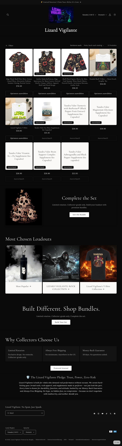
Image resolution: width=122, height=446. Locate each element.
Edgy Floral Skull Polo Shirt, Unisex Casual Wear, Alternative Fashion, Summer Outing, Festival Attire (19, 81)
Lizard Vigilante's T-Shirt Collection (98, 287)
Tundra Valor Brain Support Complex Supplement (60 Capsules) (47, 156)
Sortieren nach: (76, 45)
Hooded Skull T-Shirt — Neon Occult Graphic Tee (103, 80)
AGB (65, 439)
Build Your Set (61, 322)
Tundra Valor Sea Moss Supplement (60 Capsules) (47, 129)
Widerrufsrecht (40, 439)
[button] (7, 14)
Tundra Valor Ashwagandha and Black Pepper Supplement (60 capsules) (75, 156)
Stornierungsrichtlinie (99, 439)
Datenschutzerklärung (55, 439)
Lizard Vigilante (16, 439)
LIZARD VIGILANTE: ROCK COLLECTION (61, 287)
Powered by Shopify (27, 439)
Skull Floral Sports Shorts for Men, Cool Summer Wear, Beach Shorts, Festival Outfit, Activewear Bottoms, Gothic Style (75, 82)
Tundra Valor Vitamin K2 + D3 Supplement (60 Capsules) (19, 156)
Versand (71, 439)
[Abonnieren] (41, 413)
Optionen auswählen (19, 93)
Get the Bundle (79, 215)
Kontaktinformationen (83, 439)
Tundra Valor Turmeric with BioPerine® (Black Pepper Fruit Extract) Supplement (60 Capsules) (75, 111)
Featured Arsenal (61, 368)
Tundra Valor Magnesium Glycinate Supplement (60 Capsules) (103, 111)
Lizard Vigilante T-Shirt (19, 128)
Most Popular (22, 286)
